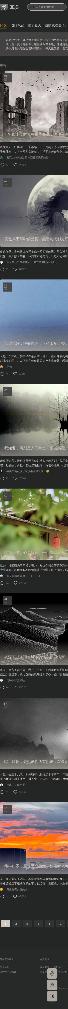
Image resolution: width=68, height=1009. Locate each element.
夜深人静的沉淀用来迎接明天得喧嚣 (27, 157)
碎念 (3, 25)
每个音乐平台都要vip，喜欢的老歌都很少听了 (31, 262)
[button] (52, 973)
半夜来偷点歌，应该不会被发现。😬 (27, 471)
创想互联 (58, 967)
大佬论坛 (62, 972)
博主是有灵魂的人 (17, 889)
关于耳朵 (4, 967)
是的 (9, 366)
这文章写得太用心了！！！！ (23, 575)
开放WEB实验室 (8, 972)
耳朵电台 (44, 967)
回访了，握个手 (15, 784)
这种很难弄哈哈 (15, 680)
